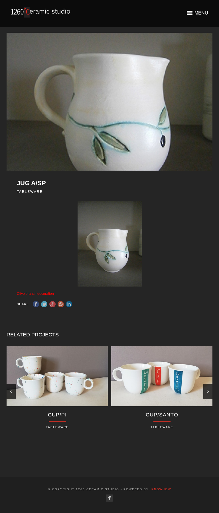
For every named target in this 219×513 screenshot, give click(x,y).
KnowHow (161, 489)
